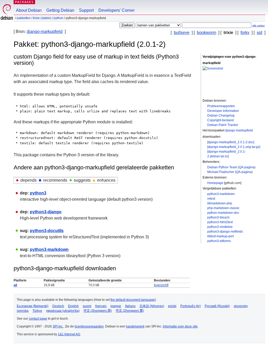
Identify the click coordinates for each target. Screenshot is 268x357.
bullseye (181, 32)
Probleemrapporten (221, 106)
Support (86, 10)
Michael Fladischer (220, 172)
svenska (23, 311)
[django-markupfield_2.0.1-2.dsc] (230, 142)
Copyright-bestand (220, 120)
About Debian (29, 10)
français (101, 306)
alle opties (258, 25)
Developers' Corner (116, 10)
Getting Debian (60, 10)
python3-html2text (220, 222)
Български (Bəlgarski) (32, 306)
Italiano (130, 306)
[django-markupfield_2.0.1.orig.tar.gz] (233, 147)
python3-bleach (218, 217)
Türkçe (37, 311)
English (73, 306)
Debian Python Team (222, 167)
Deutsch (58, 306)
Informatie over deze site (180, 326)
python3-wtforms (219, 241)
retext (211, 198)
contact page (38, 318)
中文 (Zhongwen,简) (97, 311)
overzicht (161, 285)
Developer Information (223, 111)
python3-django (46, 212)
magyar (115, 306)
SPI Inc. (58, 326)
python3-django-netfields (225, 231)
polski (172, 306)
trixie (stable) (42, 18)
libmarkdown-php (219, 203)
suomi (87, 306)
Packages (24, 2)
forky (245, 32)
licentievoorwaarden (89, 326)
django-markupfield (45, 31)
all (15, 285)
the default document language (132, 300)
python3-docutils (47, 230)
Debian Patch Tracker (222, 125)
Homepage (215, 183)
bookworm (206, 32)
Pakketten (24, 18)
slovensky (241, 306)
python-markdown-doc (223, 213)
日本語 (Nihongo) (151, 306)
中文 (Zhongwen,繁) (130, 311)
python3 (38, 193)
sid (259, 32)
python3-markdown (221, 194)
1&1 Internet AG (69, 334)
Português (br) (190, 306)
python (58, 18)
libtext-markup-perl (220, 236)
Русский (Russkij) (217, 306)
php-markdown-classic (223, 208)
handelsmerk (135, 326)
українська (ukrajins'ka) (63, 311)
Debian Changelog (220, 115)
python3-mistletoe (220, 227)
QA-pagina (246, 167)
